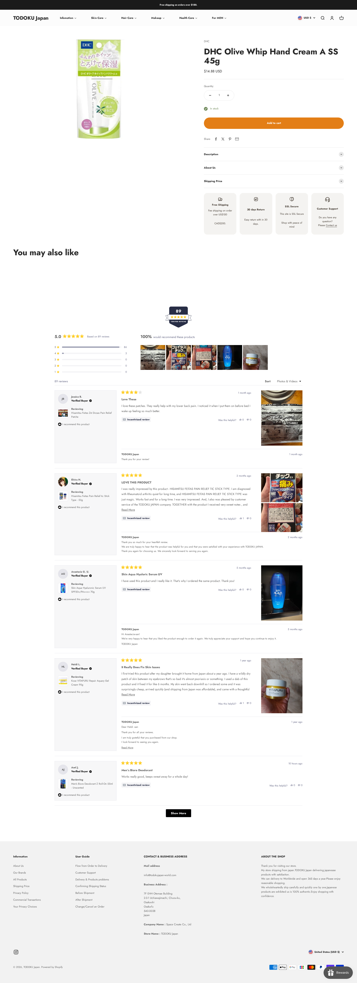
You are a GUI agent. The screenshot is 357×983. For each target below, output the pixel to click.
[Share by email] (236, 139)
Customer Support (85, 873)
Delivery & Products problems (92, 879)
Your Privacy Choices (25, 907)
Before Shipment (84, 893)
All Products (20, 879)
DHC (206, 41)
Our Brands (19, 873)
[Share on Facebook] (215, 139)
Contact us (331, 225)
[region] (204, 357)
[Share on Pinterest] (229, 139)
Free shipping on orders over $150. (178, 4)
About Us (18, 866)
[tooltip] (136, 419)
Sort (268, 381)
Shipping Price (21, 886)
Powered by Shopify (52, 967)
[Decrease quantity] (210, 95)
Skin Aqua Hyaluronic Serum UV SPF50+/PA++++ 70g (88, 590)
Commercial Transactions (27, 900)
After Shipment (83, 900)
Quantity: (209, 86)
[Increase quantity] (228, 95)
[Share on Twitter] (222, 139)
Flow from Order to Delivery (91, 866)
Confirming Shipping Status (90, 886)
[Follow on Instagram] (16, 952)
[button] (152, 357)
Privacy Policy (21, 893)
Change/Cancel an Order (89, 907)
